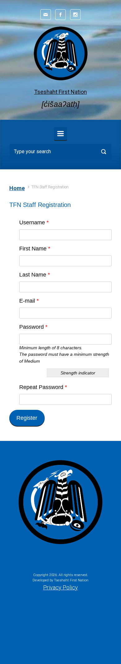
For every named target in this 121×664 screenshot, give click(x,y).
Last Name (34, 275)
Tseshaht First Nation (60, 92)
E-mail (29, 301)
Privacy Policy (60, 587)
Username (34, 222)
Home (17, 188)
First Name (34, 248)
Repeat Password (43, 387)
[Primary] (60, 133)
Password (33, 327)
